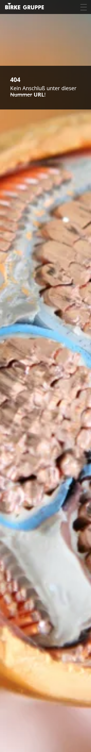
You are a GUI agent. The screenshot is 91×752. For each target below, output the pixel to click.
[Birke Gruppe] (26, 7)
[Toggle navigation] (83, 7)
